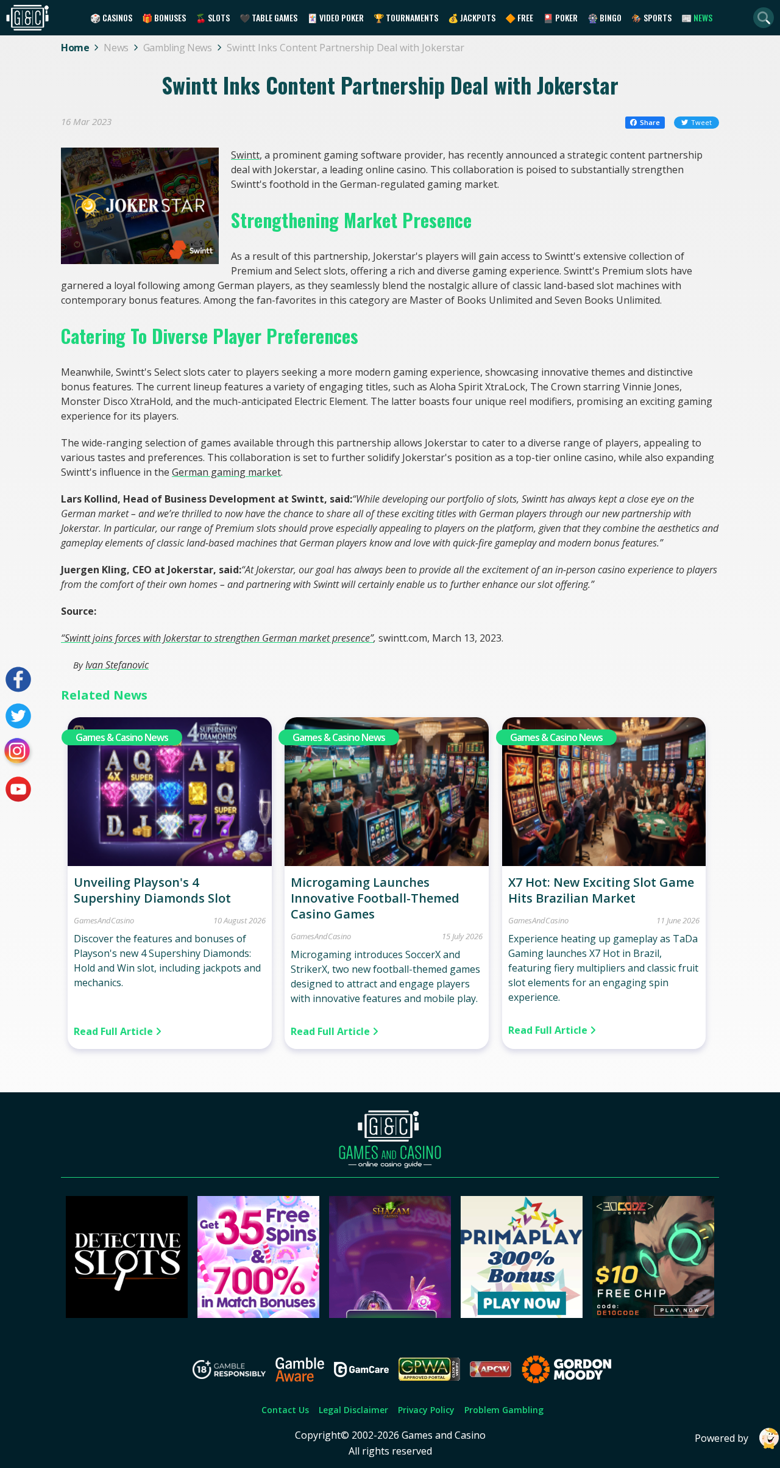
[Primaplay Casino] (522, 1314)
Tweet (701, 122)
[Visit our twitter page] (18, 716)
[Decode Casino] (653, 1314)
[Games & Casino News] (170, 862)
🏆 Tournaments (406, 17)
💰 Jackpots (471, 17)
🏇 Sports (651, 17)
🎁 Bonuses (164, 17)
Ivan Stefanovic (117, 664)
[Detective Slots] (127, 1314)
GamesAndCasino (104, 920)
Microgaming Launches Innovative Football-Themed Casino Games (375, 898)
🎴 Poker (560, 17)
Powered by (721, 1438)
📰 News (696, 17)
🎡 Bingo (604, 17)
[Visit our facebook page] (18, 679)
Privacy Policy (426, 1410)
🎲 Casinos (111, 17)
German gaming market (226, 472)
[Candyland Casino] (258, 1314)
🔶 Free (519, 17)
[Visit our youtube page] (18, 789)
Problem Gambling (504, 1410)
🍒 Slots (213, 17)
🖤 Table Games (268, 17)
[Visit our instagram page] (18, 752)
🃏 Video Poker (335, 17)
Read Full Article (114, 1031)
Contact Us (285, 1410)
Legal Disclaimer (353, 1410)
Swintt (245, 155)
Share (650, 122)
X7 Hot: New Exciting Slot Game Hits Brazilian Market (601, 890)
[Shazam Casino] (390, 1314)
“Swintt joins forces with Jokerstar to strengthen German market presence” (217, 638)
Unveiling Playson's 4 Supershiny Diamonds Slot (152, 890)
